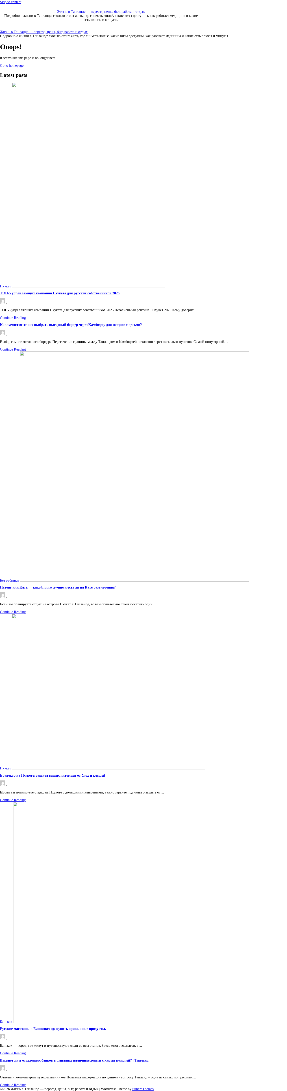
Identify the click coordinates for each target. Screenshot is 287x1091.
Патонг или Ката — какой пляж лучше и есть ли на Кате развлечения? (58, 587)
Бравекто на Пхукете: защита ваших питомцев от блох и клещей (52, 775)
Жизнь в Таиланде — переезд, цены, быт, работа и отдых (101, 11)
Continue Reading (13, 318)
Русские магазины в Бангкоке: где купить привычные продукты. (53, 1029)
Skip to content (10, 2)
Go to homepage (12, 65)
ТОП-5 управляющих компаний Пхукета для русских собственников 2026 (60, 293)
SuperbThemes (143, 1089)
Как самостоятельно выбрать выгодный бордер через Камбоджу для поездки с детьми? (71, 325)
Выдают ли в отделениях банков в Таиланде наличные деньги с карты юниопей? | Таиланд (74, 1060)
